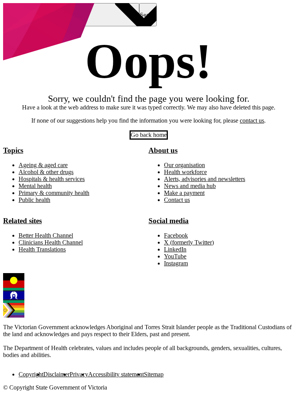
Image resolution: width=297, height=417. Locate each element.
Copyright (31, 374)
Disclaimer (56, 374)
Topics (13, 150)
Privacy (79, 374)
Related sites (22, 221)
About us (163, 150)
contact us (252, 120)
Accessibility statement (116, 374)
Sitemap (154, 374)
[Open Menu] (106, 14)
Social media (168, 221)
